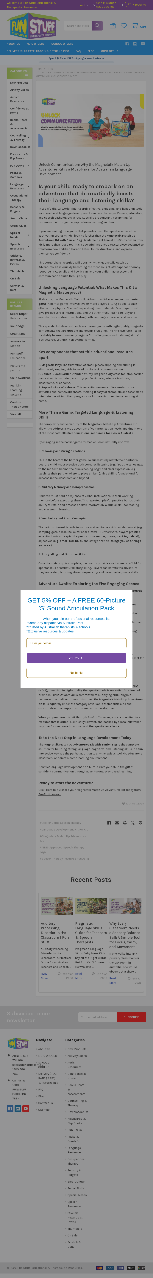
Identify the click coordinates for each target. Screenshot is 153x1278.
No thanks (76, 672)
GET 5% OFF (76, 658)
